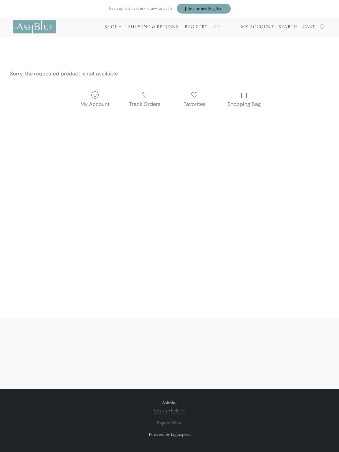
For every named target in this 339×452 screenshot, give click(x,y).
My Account (95, 104)
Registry (196, 26)
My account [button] (257, 26)
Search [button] (288, 26)
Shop (112, 26)
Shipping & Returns (153, 26)
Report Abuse (169, 423)
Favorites (194, 104)
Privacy (161, 410)
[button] (204, 9)
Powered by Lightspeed (170, 434)
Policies (178, 410)
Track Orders (145, 104)
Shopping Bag (244, 104)
